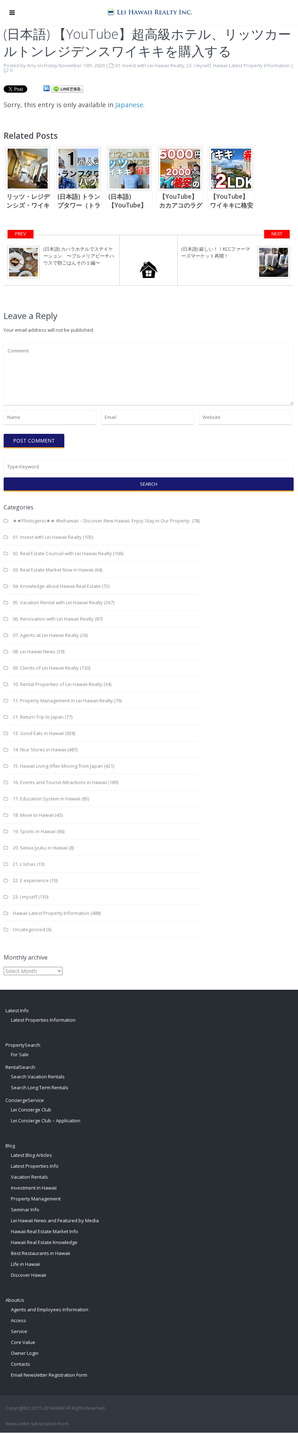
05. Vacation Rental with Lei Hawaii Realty (58, 602)
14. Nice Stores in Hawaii (39, 749)
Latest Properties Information (43, 1020)
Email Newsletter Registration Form (49, 1375)
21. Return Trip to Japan (38, 717)
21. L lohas (24, 864)
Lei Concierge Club (31, 1109)
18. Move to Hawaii (33, 815)
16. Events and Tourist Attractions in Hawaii (60, 782)
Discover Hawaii (28, 1275)
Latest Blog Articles (31, 1155)
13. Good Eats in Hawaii (38, 733)
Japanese (129, 104)
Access (18, 1320)
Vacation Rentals (29, 1177)
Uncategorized (29, 929)
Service (19, 1331)
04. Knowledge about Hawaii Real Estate (57, 586)
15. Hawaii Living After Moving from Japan (58, 766)
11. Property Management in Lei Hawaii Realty (63, 700)
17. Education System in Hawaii (46, 798)
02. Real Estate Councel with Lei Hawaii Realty (62, 553)
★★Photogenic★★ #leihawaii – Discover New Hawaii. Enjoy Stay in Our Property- (102, 520)
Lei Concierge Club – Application (45, 1120)
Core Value (23, 1342)
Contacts (20, 1364)
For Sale (20, 1054)
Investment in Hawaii (34, 1187)
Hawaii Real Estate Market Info (44, 1231)
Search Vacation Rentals (38, 1076)
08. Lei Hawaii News (34, 651)
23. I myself (198, 65)
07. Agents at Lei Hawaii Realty (46, 635)
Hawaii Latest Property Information (251, 65)
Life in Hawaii (25, 1264)
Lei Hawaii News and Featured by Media (55, 1220)
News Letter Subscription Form (37, 1424)
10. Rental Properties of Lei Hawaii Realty (57, 684)
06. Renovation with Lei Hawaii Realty (53, 618)
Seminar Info (25, 1209)
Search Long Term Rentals (39, 1087)
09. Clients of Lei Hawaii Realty (46, 668)
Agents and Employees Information (49, 1309)
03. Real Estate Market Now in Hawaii (53, 569)
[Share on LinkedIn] (46, 88)
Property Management (36, 1198)
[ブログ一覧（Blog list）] (149, 260)
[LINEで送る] (67, 88)
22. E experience (31, 880)
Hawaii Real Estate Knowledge (44, 1242)
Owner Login (25, 1353)
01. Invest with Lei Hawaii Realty (149, 65)
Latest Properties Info (35, 1166)
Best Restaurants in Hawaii (40, 1253)
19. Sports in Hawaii (34, 831)
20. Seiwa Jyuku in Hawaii (40, 847)
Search (148, 484)
